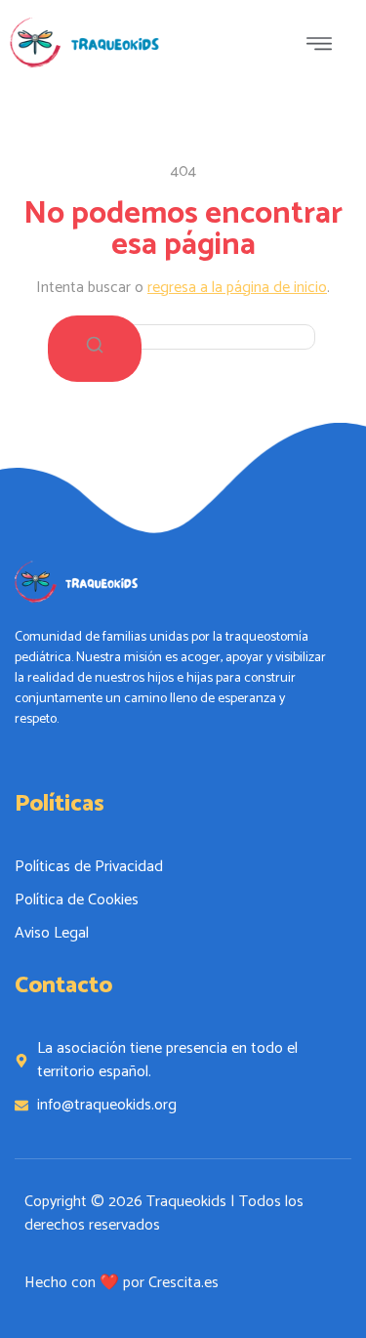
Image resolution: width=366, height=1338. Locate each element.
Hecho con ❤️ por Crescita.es (121, 1283)
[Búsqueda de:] (183, 336)
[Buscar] (95, 348)
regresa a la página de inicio (237, 287)
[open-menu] (324, 47)
